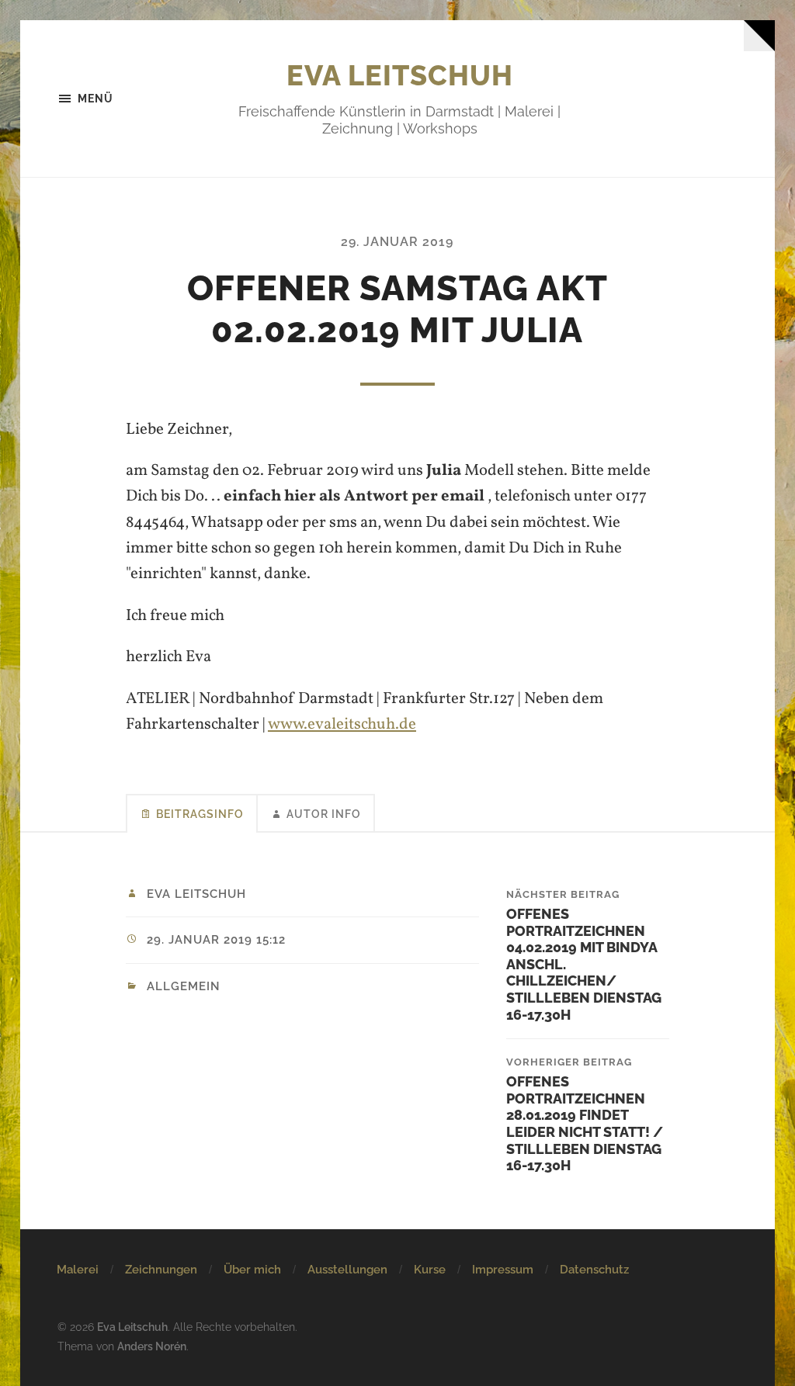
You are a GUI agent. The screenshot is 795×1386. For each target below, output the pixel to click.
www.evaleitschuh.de (342, 724)
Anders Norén (151, 1346)
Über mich (252, 1270)
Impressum (502, 1270)
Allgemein (183, 986)
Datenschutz (594, 1270)
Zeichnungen (161, 1270)
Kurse (430, 1270)
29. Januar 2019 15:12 (216, 940)
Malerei (78, 1270)
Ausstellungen (347, 1270)
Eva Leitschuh (399, 75)
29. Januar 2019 (397, 241)
